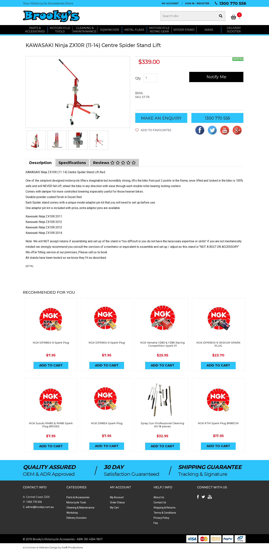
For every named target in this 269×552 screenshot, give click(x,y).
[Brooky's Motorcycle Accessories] (51, 16)
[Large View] (36, 140)
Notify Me (216, 76)
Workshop (72, 512)
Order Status (117, 502)
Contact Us (160, 502)
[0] (233, 17)
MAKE (209, 29)
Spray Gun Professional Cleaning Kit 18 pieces (162, 425)
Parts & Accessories (77, 497)
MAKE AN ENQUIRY (161, 118)
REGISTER (203, 3)
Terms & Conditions (165, 512)
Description (40, 163)
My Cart (114, 507)
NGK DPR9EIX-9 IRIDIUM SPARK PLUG (218, 344)
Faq (156, 522)
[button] (153, 130)
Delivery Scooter (234, 30)
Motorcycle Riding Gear (159, 30)
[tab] (40, 163)
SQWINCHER (109, 29)
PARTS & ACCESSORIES (35, 30)
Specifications (72, 163)
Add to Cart (51, 365)
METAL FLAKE (134, 29)
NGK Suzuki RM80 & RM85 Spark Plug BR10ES (51, 425)
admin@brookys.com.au (39, 507)
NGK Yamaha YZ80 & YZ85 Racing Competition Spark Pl (162, 344)
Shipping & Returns (164, 507)
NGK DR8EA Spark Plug (106, 423)
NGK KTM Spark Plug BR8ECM (218, 423)
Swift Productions (72, 547)
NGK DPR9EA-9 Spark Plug (107, 342)
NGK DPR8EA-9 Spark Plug (51, 342)
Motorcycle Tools (76, 502)
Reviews (101, 163)
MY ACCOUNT (170, 3)
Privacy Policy (161, 517)
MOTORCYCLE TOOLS (60, 30)
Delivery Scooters (76, 517)
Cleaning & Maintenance (80, 507)
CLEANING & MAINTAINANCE (84, 30)
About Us (159, 497)
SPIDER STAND (184, 29)
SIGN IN (189, 3)
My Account (117, 497)
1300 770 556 (232, 3)
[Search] (220, 16)
